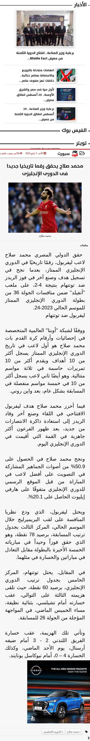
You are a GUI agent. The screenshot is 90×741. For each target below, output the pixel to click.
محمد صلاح (73, 731)
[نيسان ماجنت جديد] (58, 693)
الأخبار (80, 4)
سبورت (64, 153)
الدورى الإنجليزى (52, 731)
